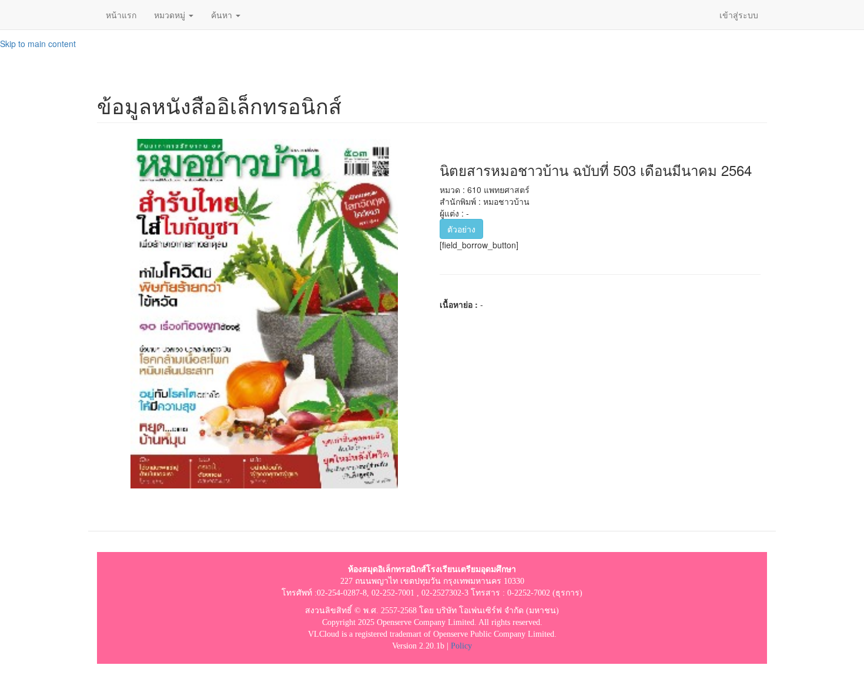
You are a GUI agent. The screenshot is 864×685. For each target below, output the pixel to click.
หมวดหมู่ (170, 15)
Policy (461, 645)
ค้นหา (223, 15)
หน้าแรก (121, 15)
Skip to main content (38, 43)
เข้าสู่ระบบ (738, 15)
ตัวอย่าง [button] (461, 229)
